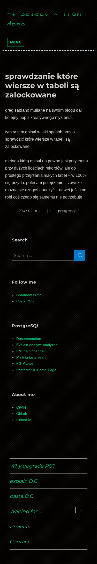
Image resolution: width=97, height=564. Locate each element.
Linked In (23, 420)
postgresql (67, 211)
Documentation (28, 339)
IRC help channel (30, 351)
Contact (19, 541)
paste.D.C (21, 496)
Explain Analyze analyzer (36, 345)
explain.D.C (23, 481)
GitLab (21, 414)
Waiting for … (26, 511)
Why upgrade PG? (32, 466)
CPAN (21, 407)
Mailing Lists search (32, 357)
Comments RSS (29, 295)
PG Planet (24, 363)
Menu (15, 42)
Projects (20, 526)
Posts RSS (25, 301)
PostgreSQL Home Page (36, 370)
